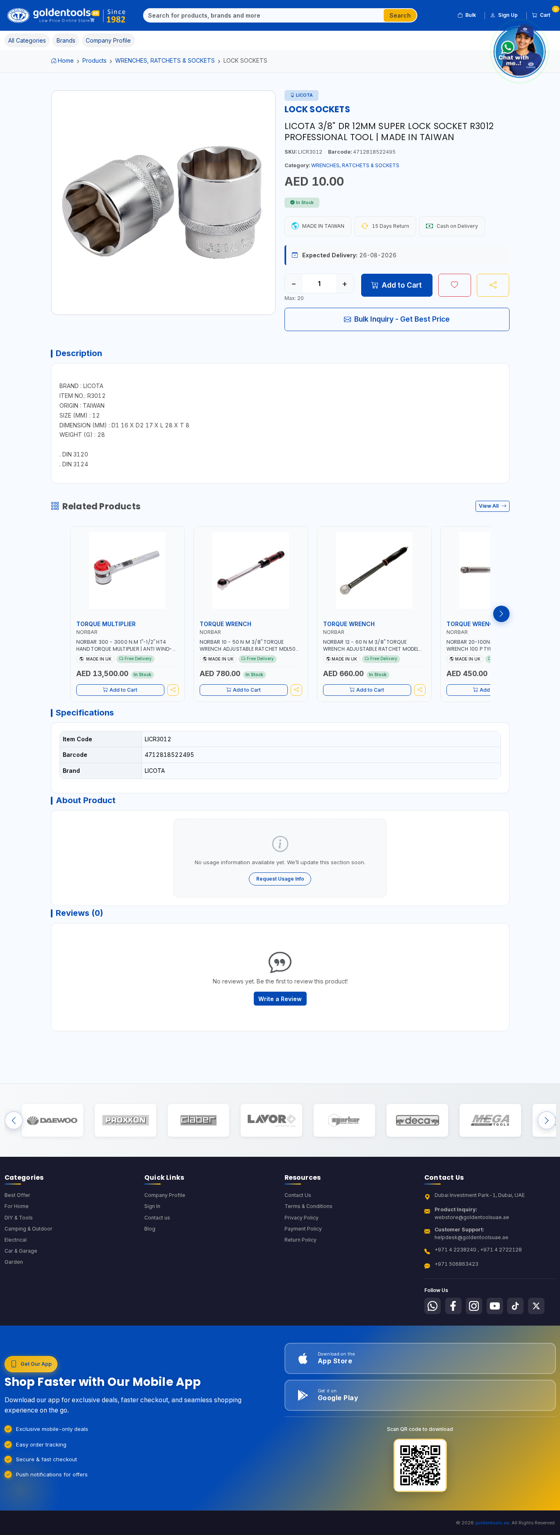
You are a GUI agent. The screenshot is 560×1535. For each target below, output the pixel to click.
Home (66, 60)
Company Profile (164, 1195)
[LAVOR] (271, 1120)
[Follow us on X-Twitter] (536, 1306)
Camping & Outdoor (28, 1229)
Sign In (152, 1206)
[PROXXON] (125, 1120)
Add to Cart (402, 285)
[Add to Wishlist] (454, 285)
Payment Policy (303, 1229)
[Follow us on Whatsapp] (432, 1306)
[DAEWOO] (52, 1120)
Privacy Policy (302, 1218)
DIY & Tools (19, 1218)
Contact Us (298, 1195)
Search (400, 15)
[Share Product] (493, 285)
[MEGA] (490, 1120)
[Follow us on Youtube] (495, 1306)
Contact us (157, 1218)
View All (489, 506)
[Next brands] (546, 1120)
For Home (17, 1206)
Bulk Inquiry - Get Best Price (402, 319)
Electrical (16, 1240)
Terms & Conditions (308, 1206)
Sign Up (508, 15)
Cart (548, 13)
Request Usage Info (280, 879)
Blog (149, 1229)
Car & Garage (21, 1251)
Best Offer (17, 1195)
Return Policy (300, 1240)
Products (94, 60)
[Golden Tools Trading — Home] (67, 15)
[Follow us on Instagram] (474, 1306)
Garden (14, 1262)
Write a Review (280, 998)
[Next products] (501, 614)
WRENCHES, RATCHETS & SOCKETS (165, 60)
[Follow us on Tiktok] (515, 1306)
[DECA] (417, 1120)
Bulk (470, 15)
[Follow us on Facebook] (453, 1306)
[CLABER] (198, 1120)
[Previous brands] (14, 1120)
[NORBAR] (344, 1120)
